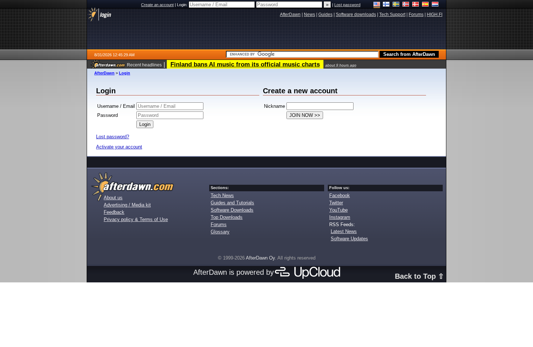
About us (113, 197)
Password (107, 115)
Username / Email (116, 106)
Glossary (220, 231)
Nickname (274, 106)
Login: (183, 5)
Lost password (347, 5)
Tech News (222, 195)
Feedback (114, 212)
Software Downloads (232, 210)
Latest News (344, 231)
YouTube (338, 210)
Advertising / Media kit (127, 205)
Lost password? (112, 136)
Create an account (157, 5)
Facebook (339, 195)
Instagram (339, 217)
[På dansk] (415, 5)
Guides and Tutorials (232, 202)
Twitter (336, 202)
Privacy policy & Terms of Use (136, 219)
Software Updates (349, 238)
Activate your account (119, 147)
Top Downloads (227, 217)
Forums (219, 224)
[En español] (425, 5)
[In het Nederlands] (435, 5)
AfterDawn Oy (260, 258)
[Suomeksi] (386, 5)
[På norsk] (405, 5)
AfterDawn (104, 73)
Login (124, 73)
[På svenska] (396, 5)
